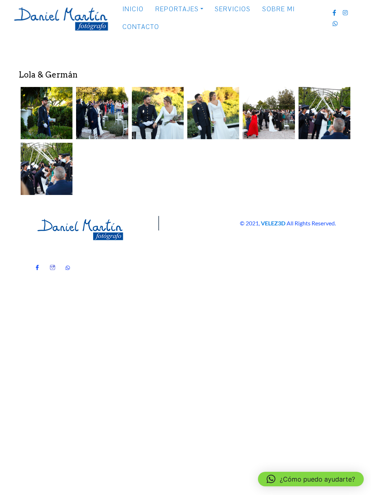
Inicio (133, 9)
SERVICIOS (233, 9)
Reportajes (177, 9)
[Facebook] (37, 265)
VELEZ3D (273, 223)
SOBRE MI (278, 9)
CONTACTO (140, 27)
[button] (46, 113)
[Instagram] (52, 265)
